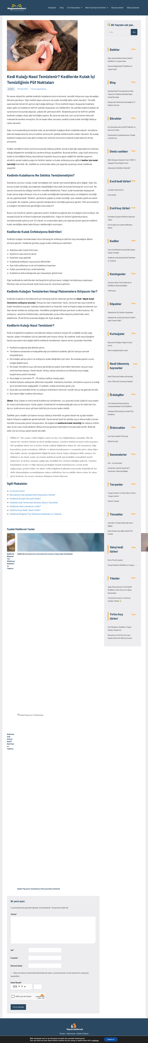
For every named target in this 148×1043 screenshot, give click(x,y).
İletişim (62, 1033)
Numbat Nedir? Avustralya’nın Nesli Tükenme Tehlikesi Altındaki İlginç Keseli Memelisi (122, 94)
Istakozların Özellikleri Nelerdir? (122, 168)
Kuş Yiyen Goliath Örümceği (122, 436)
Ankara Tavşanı (122, 501)
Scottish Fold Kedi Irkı (122, 190)
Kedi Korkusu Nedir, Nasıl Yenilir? (25, 510)
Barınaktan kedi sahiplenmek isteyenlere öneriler (32, 494)
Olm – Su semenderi (122, 463)
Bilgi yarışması (133, 7)
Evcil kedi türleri (17, 491)
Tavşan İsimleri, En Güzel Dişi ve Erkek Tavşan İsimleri (122, 494)
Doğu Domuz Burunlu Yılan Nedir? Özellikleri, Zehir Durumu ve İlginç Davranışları (122, 590)
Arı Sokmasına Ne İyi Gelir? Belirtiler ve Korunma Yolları (122, 128)
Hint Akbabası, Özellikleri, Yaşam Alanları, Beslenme (122, 628)
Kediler (11, 89)
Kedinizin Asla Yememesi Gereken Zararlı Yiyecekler (34, 502)
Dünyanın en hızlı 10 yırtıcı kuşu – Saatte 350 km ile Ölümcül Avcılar (122, 636)
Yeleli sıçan (122, 291)
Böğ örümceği (122, 441)
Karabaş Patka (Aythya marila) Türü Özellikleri (122, 412)
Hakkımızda (70, 1033)
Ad (12, 950)
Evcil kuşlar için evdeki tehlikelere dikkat (122, 226)
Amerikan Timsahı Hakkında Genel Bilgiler (122, 524)
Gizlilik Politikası (82, 1033)
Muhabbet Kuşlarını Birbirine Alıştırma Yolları (122, 218)
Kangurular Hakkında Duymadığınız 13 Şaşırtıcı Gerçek (122, 103)
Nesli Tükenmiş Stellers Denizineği (122, 376)
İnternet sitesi (16, 966)
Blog (62, 7)
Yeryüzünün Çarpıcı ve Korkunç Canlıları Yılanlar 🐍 (122, 599)
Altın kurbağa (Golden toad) (122, 350)
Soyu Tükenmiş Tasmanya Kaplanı (122, 381)
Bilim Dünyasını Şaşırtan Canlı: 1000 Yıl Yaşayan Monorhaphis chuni (122, 161)
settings (95, 1040)
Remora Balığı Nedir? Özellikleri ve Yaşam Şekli (122, 67)
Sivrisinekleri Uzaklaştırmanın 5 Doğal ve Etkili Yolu (122, 136)
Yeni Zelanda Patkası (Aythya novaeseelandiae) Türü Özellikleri (122, 404)
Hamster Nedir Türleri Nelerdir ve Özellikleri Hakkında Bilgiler (122, 284)
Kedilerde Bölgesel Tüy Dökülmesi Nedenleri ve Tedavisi (35, 514)
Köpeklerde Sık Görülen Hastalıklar (122, 312)
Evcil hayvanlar (73, 7)
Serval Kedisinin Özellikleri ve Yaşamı (122, 565)
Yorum (14, 914)
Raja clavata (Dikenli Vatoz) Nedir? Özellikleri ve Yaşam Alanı (122, 59)
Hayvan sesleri (117, 7)
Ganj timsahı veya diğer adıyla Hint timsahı (122, 532)
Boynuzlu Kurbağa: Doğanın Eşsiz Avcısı (122, 343)
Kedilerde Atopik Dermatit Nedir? (25, 498)
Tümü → (134, 49)
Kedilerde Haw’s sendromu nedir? (25, 506)
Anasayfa (52, 7)
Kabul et (111, 1039)
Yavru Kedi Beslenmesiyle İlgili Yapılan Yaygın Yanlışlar (122, 251)
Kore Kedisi (122, 195)
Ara (134, 32)
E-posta (14, 958)
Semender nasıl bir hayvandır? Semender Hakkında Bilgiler (122, 469)
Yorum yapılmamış (38, 89)
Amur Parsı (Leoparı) (122, 560)
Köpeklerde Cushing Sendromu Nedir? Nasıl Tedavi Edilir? (122, 319)
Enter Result (16, 982)
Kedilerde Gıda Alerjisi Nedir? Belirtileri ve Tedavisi (122, 259)
